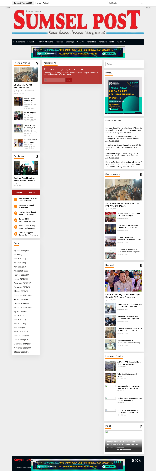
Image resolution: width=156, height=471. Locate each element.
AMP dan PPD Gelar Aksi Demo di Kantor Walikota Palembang (28, 199)
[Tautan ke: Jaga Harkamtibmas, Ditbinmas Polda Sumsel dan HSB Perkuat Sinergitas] (110, 241)
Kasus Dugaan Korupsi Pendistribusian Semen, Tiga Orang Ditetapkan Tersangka (30, 114)
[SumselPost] (78, 22)
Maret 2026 (18, 271)
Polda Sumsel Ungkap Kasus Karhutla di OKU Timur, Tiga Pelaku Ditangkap (123, 146)
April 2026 (18, 267)
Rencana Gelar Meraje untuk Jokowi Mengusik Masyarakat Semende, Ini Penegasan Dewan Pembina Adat (123, 130)
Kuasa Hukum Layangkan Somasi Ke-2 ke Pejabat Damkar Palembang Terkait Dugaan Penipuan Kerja (31, 99)
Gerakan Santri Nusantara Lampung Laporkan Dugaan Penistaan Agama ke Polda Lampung (31, 141)
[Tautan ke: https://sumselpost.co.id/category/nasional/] (140, 265)
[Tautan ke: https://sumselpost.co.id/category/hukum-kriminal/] (37, 63)
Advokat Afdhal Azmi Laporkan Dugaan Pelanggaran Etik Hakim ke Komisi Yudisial (122, 137)
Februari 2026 (19, 275)
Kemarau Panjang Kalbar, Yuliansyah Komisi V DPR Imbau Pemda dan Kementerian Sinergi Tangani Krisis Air (123, 164)
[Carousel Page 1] (118, 449)
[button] (142, 3)
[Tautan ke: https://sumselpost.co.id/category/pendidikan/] (37, 156)
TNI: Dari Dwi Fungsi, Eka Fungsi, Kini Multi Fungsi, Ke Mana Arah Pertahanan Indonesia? (122, 443)
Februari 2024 (19, 335)
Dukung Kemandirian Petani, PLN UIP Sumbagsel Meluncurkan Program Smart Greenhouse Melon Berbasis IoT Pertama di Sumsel (129, 214)
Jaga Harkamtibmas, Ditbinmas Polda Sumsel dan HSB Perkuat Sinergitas (129, 238)
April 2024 (18, 327)
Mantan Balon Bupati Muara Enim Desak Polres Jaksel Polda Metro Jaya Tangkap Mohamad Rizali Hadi (27, 213)
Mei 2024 (17, 323)
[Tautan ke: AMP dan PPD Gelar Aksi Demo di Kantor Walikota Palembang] (110, 365)
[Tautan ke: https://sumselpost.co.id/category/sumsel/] (140, 174)
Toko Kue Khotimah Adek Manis (26, 206)
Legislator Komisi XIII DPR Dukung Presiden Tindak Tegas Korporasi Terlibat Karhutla (129, 342)
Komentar (33, 192)
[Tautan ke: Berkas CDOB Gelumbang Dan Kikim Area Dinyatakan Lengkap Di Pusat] (110, 402)
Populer (19, 192)
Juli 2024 (17, 315)
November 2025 (20, 287)
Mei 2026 (17, 263)
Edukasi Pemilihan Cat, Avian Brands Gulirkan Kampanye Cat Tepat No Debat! (25, 179)
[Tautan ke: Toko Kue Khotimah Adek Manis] (110, 378)
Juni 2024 (17, 319)
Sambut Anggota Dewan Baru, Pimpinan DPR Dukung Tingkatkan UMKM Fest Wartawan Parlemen (28, 234)
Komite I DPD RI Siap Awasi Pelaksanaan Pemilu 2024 (27, 227)
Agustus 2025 (19, 299)
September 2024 (20, 307)
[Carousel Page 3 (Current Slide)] (123, 449)
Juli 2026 (17, 254)
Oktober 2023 (19, 352)
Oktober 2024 (19, 303)
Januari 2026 (19, 279)
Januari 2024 (19, 340)
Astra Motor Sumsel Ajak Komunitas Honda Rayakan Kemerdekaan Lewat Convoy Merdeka (129, 250)
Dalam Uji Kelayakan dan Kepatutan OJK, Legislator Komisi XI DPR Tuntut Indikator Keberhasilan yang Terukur (129, 317)
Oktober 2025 (19, 291)
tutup (8, 8)
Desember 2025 (20, 283)
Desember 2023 (20, 344)
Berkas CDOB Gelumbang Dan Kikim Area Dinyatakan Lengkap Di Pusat (27, 220)
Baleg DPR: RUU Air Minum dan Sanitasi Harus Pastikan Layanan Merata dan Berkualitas (129, 305)
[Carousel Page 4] (126, 449)
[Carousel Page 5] (129, 449)
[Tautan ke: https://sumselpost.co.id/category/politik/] (140, 426)
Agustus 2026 (19, 250)
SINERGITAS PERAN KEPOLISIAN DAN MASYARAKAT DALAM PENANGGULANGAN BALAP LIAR (24, 86)
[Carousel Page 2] (121, 449)
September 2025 (20, 295)
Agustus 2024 (19, 311)
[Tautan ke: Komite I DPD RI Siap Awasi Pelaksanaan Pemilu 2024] (110, 414)
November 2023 (20, 348)
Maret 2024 (18, 331)
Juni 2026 (17, 259)
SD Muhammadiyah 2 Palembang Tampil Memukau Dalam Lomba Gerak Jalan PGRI (122, 154)
